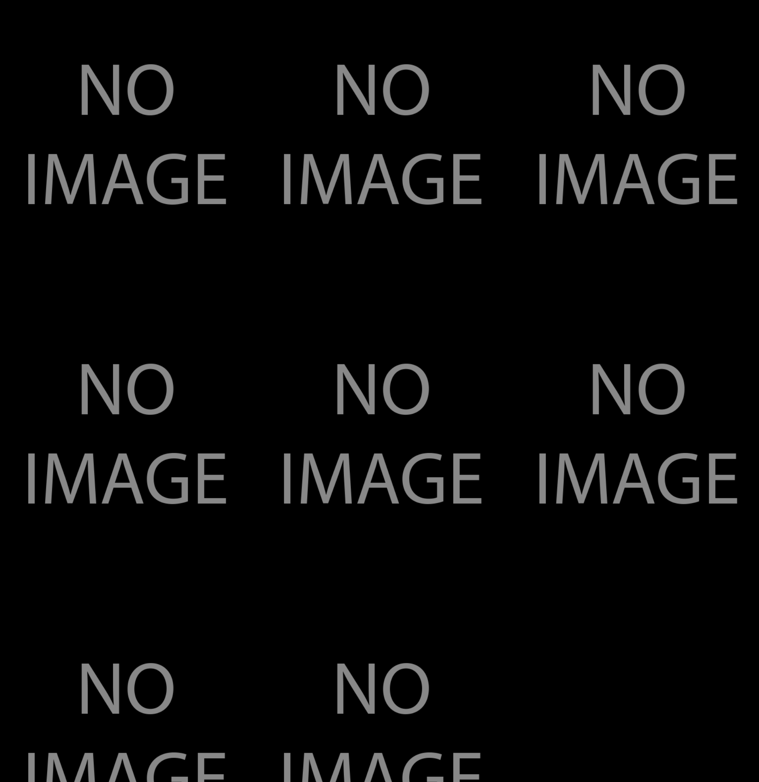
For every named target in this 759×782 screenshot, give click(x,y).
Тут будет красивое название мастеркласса (58, 260)
